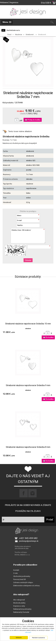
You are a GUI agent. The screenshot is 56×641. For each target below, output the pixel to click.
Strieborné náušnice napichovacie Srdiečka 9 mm (28, 385)
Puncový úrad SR (19, 579)
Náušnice (18, 34)
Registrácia (14, 2)
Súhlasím (19, 637)
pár (21, 120)
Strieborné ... (30, 34)
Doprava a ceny (19, 606)
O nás (15, 573)
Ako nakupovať (19, 600)
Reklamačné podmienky (22, 609)
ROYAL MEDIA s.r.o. (22, 555)
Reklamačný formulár (21, 612)
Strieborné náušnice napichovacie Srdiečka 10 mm (28, 324)
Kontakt (16, 570)
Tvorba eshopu (21, 552)
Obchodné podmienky (21, 576)
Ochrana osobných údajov (23, 582)
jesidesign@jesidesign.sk (28, 541)
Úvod (9, 34)
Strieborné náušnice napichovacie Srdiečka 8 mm (28, 447)
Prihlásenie (4, 2)
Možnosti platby (19, 603)
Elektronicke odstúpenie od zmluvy (26, 586)
